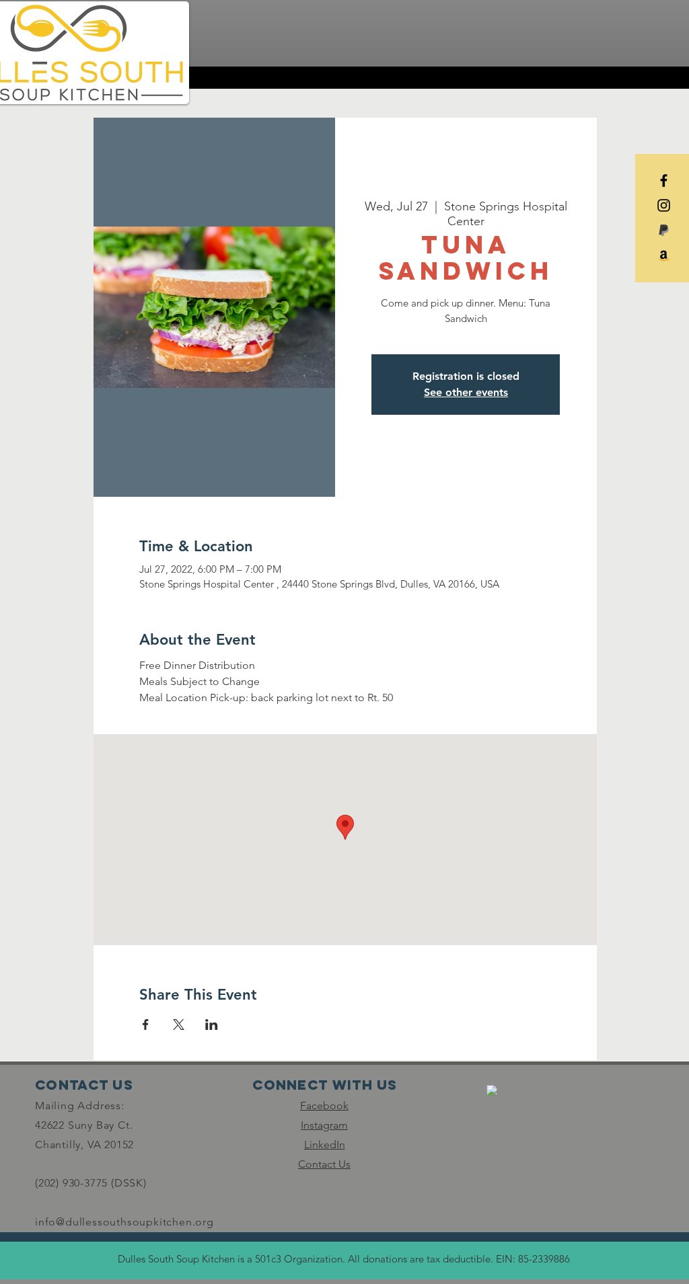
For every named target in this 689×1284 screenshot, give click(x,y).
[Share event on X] (178, 1024)
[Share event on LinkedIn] (211, 1024)
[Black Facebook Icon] (663, 180)
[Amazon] (663, 255)
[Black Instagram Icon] (663, 205)
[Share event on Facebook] (145, 1024)
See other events (466, 392)
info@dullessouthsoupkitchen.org (124, 1221)
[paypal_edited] (663, 230)
